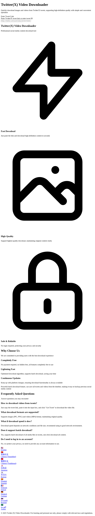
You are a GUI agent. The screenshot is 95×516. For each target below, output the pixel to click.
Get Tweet (26, 21)
